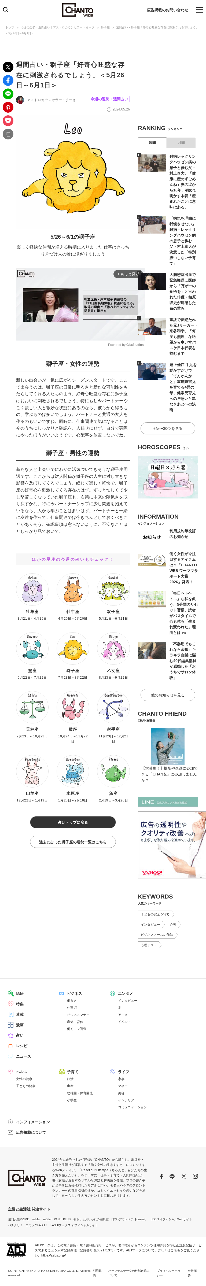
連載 (20, 1014)
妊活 (70, 1079)
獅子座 (105, 27)
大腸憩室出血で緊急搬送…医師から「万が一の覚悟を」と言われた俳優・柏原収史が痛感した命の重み (183, 291)
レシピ (21, 1046)
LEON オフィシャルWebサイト (171, 1219)
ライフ (123, 1072)
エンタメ (125, 993)
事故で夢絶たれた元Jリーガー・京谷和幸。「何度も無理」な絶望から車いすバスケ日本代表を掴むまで (184, 336)
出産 (70, 1086)
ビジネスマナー (78, 1015)
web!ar (36, 1219)
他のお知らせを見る (168, 695)
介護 (173, 924)
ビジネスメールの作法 (157, 935)
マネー (123, 1086)
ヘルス (21, 1072)
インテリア (126, 1100)
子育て (72, 1072)
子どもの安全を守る (155, 914)
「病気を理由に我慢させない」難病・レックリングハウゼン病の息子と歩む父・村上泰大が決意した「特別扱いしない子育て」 (183, 240)
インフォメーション (33, 1122)
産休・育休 (75, 1022)
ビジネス (74, 993)
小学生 (72, 1100)
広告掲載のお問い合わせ (167, 10)
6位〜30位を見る (167, 428)
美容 (121, 1093)
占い (20, 1035)
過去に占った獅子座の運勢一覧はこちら (73, 842)
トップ (9, 27)
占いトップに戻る (73, 822)
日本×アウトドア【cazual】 (129, 1219)
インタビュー (150, 924)
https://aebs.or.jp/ (53, 1255)
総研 (20, 993)
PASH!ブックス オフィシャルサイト (74, 1225)
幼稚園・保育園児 (80, 1093)
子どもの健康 (25, 1086)
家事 (121, 1079)
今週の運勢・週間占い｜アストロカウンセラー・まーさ (57, 27)
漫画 (20, 1025)
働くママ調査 (76, 1029)
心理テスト (149, 945)
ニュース (23, 1056)
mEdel (47, 1219)
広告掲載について (31, 1132)
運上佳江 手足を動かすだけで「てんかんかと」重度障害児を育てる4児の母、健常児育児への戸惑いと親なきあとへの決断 (183, 387)
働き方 (72, 1001)
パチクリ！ (15, 1225)
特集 (20, 1004)
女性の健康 (24, 1079)
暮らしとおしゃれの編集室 (91, 1219)
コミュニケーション (132, 1107)
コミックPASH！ (36, 1225)
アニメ (123, 1015)
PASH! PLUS (62, 1219)
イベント (124, 1022)
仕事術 (72, 1008)
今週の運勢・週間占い (109, 99)
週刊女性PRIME (18, 1219)
